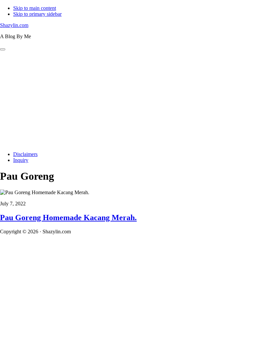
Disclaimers (25, 154)
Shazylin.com (14, 25)
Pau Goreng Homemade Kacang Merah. (68, 217)
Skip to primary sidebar (37, 14)
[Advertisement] (126, 100)
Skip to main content (34, 8)
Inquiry (20, 160)
